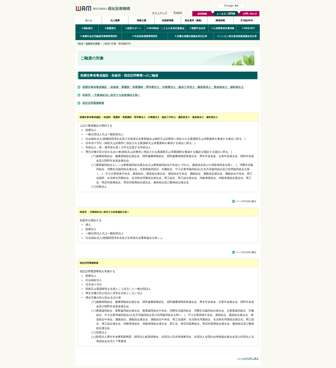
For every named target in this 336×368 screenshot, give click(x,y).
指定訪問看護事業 (93, 103)
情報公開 (141, 20)
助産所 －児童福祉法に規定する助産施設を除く (111, 95)
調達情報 (220, 20)
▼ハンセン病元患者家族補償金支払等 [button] (237, 36)
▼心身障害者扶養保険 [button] (222, 28)
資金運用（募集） (194, 20)
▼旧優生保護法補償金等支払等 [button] (190, 36)
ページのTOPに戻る (247, 358)
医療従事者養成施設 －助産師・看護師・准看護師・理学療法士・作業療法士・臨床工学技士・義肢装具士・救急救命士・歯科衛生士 (163, 87)
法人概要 (115, 20)
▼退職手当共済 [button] (197, 28)
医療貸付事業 (93, 43)
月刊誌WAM (246, 20)
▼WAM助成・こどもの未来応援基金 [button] (165, 28)
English (178, 12)
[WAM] (103, 10)
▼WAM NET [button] (248, 28)
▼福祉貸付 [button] (87, 28)
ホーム (88, 20)
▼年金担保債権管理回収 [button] (145, 36)
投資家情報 (168, 20)
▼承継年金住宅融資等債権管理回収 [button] (98, 36)
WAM (80, 43)
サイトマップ (159, 12)
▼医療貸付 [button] (110, 28)
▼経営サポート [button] (133, 28)
